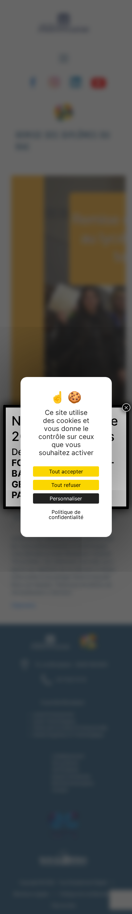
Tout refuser (66, 485)
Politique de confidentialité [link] (66, 514)
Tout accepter (66, 471)
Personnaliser (66, 498)
